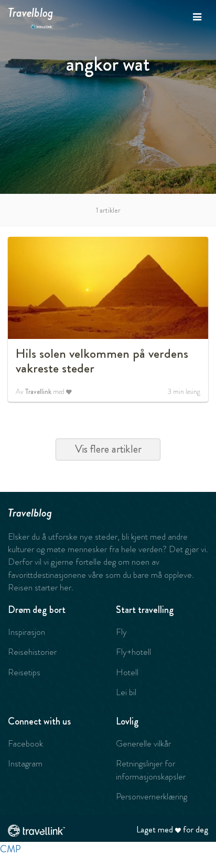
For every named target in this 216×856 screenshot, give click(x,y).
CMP (10, 849)
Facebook (25, 743)
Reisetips (24, 672)
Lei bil (126, 692)
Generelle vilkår (143, 743)
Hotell (127, 672)
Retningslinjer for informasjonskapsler (151, 769)
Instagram (25, 763)
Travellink (38, 392)
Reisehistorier (32, 651)
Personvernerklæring (151, 796)
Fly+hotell (133, 651)
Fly (121, 631)
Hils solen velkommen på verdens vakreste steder (102, 361)
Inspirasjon (26, 631)
